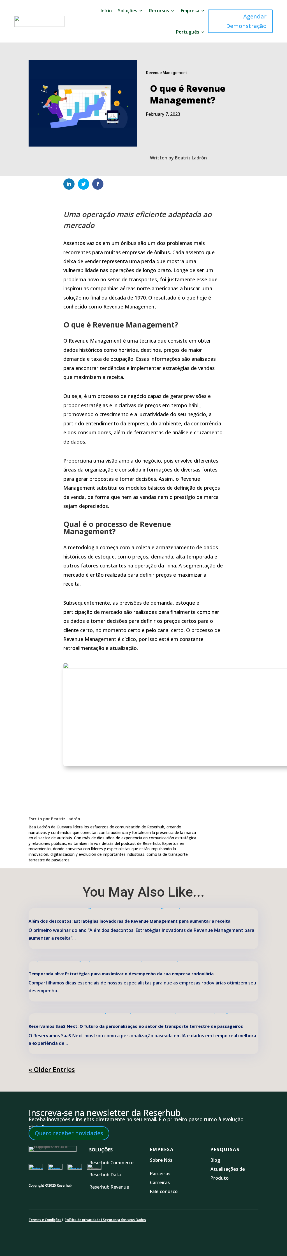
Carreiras (160, 1182)
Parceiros (160, 1173)
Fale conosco (164, 1191)
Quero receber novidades (69, 1133)
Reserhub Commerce (112, 1163)
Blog (215, 1160)
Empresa (190, 11)
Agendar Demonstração (246, 21)
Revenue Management (166, 72)
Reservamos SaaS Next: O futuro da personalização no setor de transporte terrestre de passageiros (136, 1026)
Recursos (159, 11)
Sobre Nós (161, 1160)
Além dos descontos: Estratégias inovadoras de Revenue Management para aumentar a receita (129, 921)
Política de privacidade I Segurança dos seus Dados (105, 1219)
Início (106, 11)
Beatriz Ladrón (191, 158)
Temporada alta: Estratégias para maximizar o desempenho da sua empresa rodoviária (121, 973)
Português (187, 32)
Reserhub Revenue (109, 1187)
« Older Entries (52, 1069)
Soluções (127, 11)
